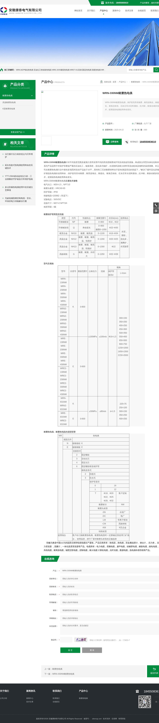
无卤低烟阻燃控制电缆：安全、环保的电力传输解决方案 (19, 199)
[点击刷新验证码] (81, 640)
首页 (114, 82)
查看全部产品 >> (18, 132)
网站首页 (78, 11)
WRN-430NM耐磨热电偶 (63, 674)
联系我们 (56, 698)
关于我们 (91, 11)
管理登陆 (121, 719)
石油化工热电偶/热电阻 (43, 70)
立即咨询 (114, 142)
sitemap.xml (96, 719)
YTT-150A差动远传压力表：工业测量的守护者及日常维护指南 (19, 177)
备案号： (87, 719)
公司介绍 (3, 698)
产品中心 (104, 11)
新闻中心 (116, 11)
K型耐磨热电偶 (8, 109)
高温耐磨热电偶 (9, 102)
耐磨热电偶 (7, 95)
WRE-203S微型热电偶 (60, 70)
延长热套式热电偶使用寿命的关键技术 (19, 166)
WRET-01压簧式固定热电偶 (80, 70)
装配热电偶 (96, 70)
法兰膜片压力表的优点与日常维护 (19, 155)
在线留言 (142, 11)
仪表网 (114, 719)
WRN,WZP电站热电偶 (24, 70)
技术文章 (129, 11)
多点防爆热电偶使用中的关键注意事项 (19, 188)
